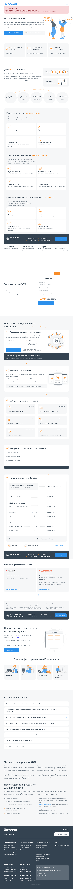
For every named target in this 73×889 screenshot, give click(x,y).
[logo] (10, 830)
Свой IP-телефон (40, 856)
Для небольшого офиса (9, 847)
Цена (5, 834)
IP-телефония (23, 867)
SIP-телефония (23, 869)
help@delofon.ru (41, 873)
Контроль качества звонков (10, 871)
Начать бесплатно (14, 32)
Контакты (11, 834)
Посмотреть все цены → (58, 545)
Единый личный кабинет (26, 871)
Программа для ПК (40, 847)
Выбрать (14, 350)
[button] (36, 453)
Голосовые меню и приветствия (11, 869)
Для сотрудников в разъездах (11, 852)
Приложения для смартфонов (43, 849)
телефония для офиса (45, 804)
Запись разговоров (25, 847)
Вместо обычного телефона (10, 854)
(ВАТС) (18, 637)
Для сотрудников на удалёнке (11, 849)
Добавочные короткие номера (27, 880)
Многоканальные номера (26, 878)
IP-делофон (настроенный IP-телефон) (42, 859)
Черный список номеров (26, 849)
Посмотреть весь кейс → (13, 589)
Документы (39, 878)
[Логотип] (10, 4)
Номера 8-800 (7, 880)
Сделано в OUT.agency (36, 884)
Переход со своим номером (42, 852)
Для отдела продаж (8, 845)
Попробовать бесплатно (46, 303)
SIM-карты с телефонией (41, 845)
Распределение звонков (10, 867)
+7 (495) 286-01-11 (41, 875)
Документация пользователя (62, 845)
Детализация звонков (25, 845)
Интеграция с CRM (8, 878)
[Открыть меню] (67, 3)
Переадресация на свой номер (43, 854)
